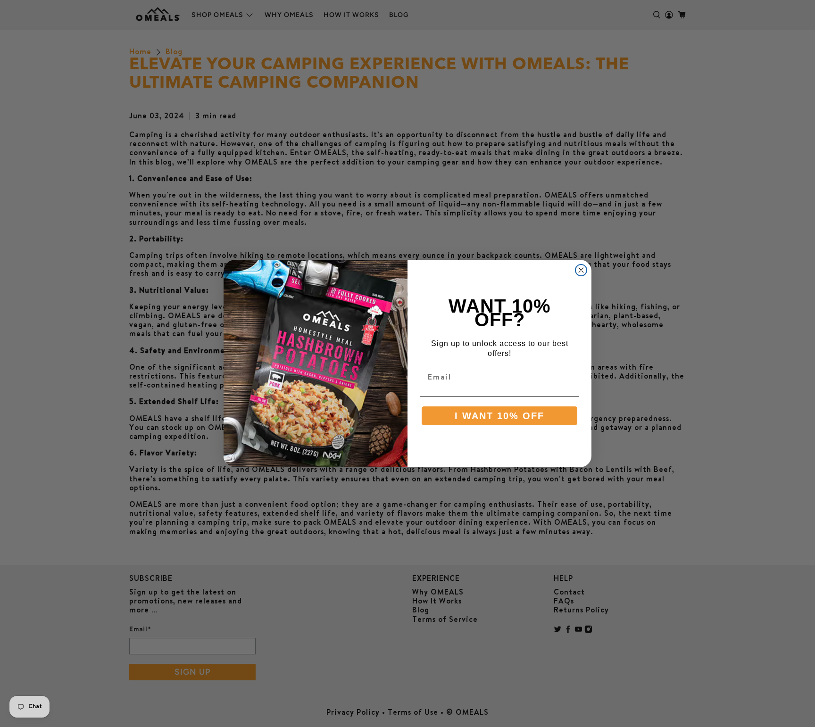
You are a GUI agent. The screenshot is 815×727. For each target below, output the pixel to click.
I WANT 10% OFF (499, 416)
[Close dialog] (581, 270)
